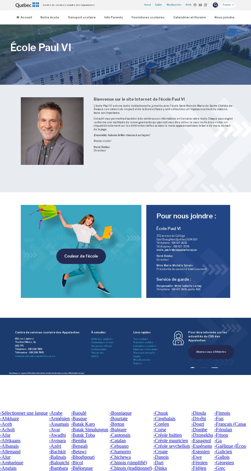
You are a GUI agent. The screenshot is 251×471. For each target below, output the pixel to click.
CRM (69, 373)
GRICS (95, 356)
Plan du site (97, 352)
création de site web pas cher (56, 373)
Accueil (147, 5)
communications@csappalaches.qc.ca (35, 356)
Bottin (188, 5)
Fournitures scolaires (148, 17)
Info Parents (113, 17)
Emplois (158, 5)
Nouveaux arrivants (144, 352)
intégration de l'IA (38, 373)
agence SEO (26, 373)
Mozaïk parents (174, 5)
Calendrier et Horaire (189, 17)
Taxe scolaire (140, 339)
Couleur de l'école (81, 256)
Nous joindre (224, 17)
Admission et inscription (145, 349)
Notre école (49, 17)
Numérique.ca (14, 373)
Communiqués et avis (102, 342)
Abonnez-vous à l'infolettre (211, 351)
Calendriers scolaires (144, 346)
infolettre (75, 373)
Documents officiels (101, 346)
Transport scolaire (82, 17)
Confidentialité (99, 349)
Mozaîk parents (142, 359)
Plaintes (137, 363)
